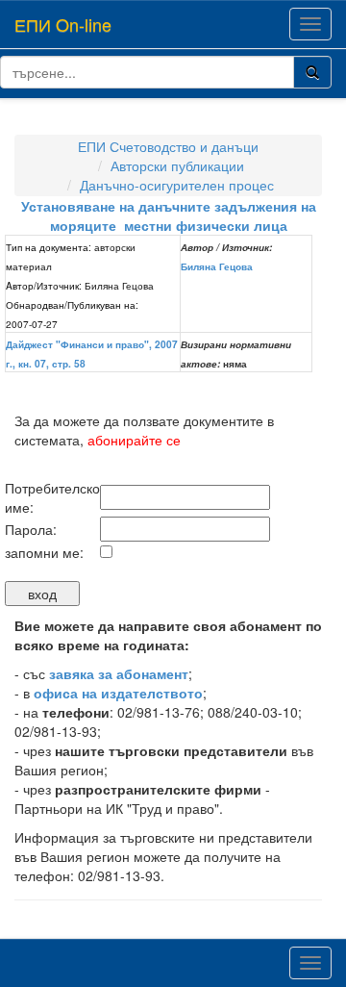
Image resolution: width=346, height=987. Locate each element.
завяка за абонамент (118, 673)
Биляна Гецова (217, 266)
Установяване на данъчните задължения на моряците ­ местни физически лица (168, 215)
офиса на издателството (118, 692)
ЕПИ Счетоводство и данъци (168, 146)
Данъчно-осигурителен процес (177, 184)
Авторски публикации (177, 165)
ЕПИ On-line (62, 24)
